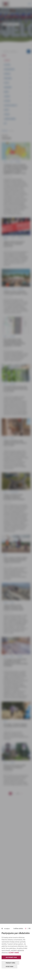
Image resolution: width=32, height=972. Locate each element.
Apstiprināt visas (11, 957)
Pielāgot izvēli (10, 963)
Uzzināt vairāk (13, 953)
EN (29, 928)
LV (26, 928)
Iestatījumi (7, 928)
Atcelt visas (9, 966)
